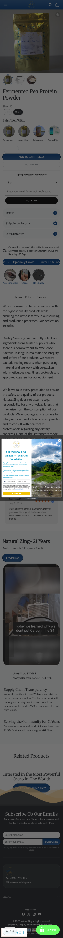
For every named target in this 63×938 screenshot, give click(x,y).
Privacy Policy (18, 489)
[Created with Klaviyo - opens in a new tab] (31, 498)
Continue (16, 493)
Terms (22, 489)
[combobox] (4, 482)
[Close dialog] (59, 440)
